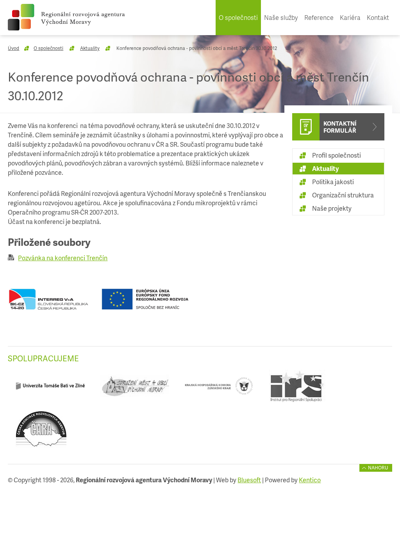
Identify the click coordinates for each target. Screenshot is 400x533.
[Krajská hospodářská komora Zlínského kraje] (219, 388)
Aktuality (90, 48)
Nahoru (378, 467)
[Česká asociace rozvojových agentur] (41, 432)
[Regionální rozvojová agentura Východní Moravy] (66, 17)
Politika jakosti (333, 181)
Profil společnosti (336, 155)
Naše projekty (332, 208)
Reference (319, 17)
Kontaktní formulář (340, 127)
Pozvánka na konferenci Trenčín (62, 257)
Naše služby (281, 17)
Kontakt (378, 17)
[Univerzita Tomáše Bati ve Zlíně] (50, 388)
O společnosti (238, 17)
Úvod (13, 48)
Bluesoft (249, 479)
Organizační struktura (343, 194)
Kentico (310, 479)
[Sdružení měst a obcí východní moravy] (135, 388)
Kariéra (350, 17)
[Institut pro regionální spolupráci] (297, 388)
